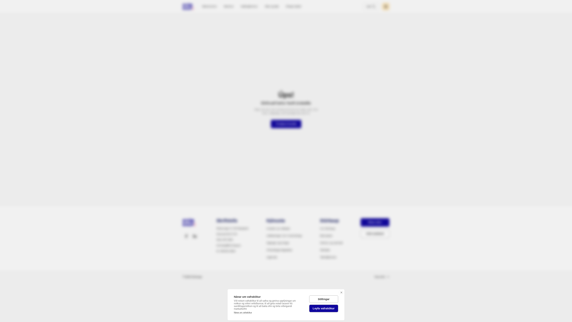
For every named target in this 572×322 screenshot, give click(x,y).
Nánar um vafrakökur (243, 312)
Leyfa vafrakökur (324, 308)
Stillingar (324, 299)
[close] (341, 292)
